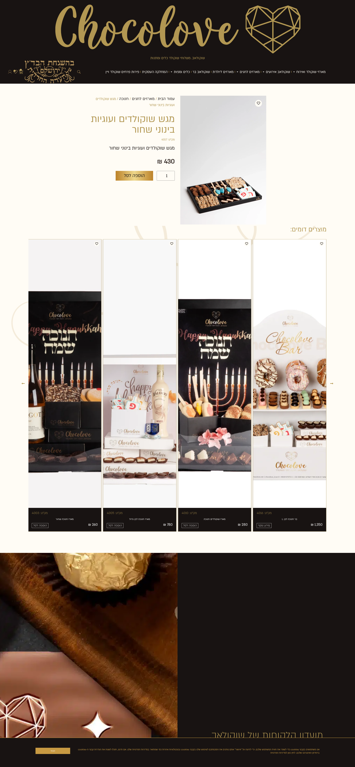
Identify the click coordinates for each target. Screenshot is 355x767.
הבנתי (53, 751)
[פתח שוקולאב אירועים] (263, 72)
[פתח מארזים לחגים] (237, 72)
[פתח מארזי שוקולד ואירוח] (294, 72)
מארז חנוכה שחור (118, 519)
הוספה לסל (134, 176)
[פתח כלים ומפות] (171, 72)
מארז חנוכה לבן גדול (193, 519)
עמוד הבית (166, 98)
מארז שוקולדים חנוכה (268, 519)
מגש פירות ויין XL (43, 519)
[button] (23, 383)
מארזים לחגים (143, 98)
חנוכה (124, 98)
